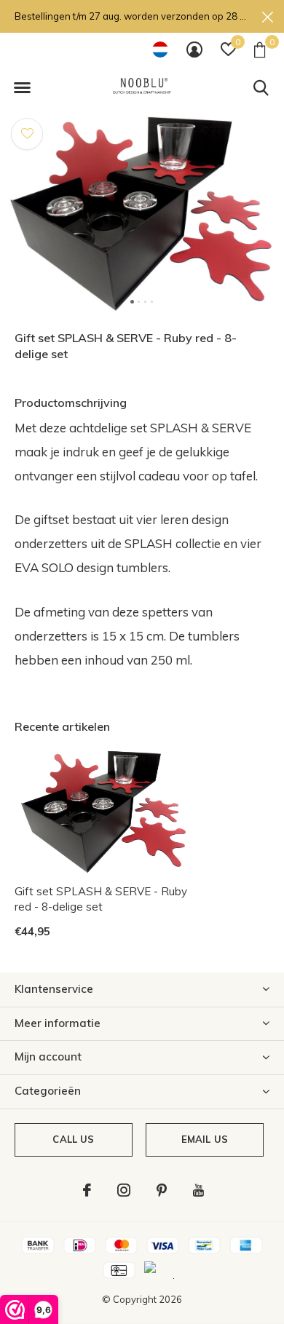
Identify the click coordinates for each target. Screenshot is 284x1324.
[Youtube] (198, 1190)
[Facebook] (87, 1190)
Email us (204, 1139)
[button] (22, 88)
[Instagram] (123, 1190)
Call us (73, 1139)
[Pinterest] (162, 1190)
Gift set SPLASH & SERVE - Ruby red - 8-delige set (101, 898)
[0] (259, 49)
